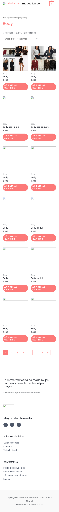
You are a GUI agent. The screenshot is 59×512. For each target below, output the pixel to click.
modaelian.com (32, 3)
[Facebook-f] (12, 425)
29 (48, 352)
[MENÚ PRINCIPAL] (5, 10)
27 (35, 352)
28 (41, 352)
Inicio (5, 17)
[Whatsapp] (19, 425)
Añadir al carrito (10, 86)
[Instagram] (5, 425)
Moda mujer (15, 17)
